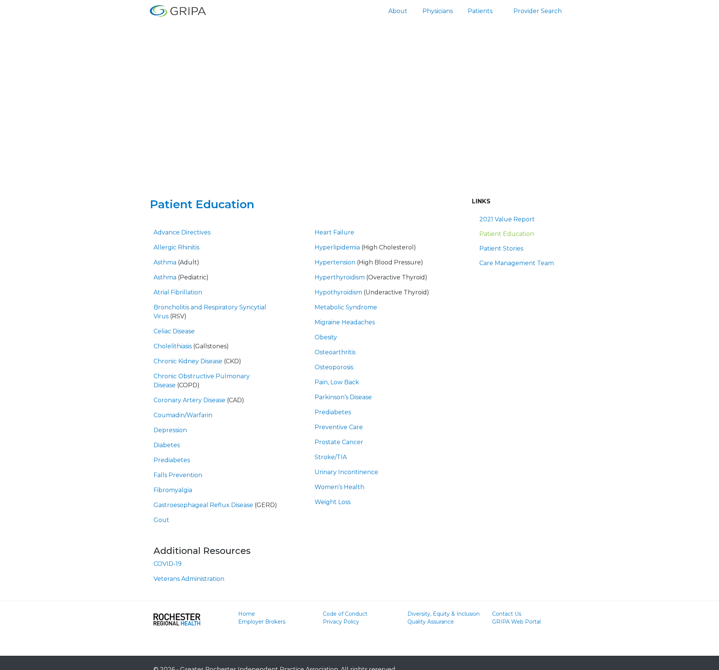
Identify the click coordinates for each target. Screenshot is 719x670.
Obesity (326, 337)
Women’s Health (339, 487)
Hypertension (335, 262)
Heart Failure (334, 232)
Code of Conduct (345, 613)
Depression (170, 430)
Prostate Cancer (339, 442)
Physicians (437, 11)
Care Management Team (516, 263)
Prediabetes (172, 460)
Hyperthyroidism (340, 277)
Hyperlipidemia (337, 247)
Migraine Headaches (345, 322)
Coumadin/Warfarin (183, 415)
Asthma (165, 262)
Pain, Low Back (337, 382)
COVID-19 (168, 563)
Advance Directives (182, 232)
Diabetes (167, 445)
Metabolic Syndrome (346, 307)
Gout (161, 520)
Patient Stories (501, 248)
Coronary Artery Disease (189, 400)
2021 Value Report (507, 219)
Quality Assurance (430, 621)
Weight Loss (333, 502)
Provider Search (537, 11)
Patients (480, 11)
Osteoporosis (334, 367)
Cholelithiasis (173, 346)
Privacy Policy (341, 621)
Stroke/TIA (331, 457)
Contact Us (506, 613)
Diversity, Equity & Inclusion (443, 613)
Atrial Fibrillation (178, 292)
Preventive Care (339, 427)
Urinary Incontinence (346, 472)
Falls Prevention (178, 475)
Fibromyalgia (173, 490)
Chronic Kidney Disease (188, 361)
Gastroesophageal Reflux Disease (203, 505)
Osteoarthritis (335, 352)
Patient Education (506, 233)
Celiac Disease (174, 331)
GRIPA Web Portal (516, 621)
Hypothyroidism (338, 292)
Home (246, 613)
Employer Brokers (261, 621)
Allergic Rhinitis (176, 247)
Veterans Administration (189, 578)
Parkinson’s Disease (343, 397)
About (397, 11)
